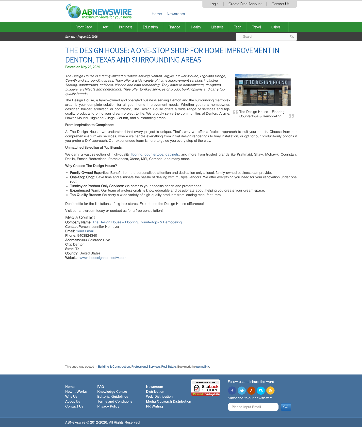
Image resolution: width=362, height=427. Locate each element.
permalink (202, 366)
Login (214, 4)
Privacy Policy (108, 406)
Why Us (71, 396)
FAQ (100, 387)
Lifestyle (217, 26)
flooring (136, 154)
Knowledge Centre (112, 391)
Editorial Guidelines (112, 396)
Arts (106, 26)
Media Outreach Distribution (168, 401)
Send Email (85, 231)
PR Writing (154, 406)
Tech (237, 26)
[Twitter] (241, 391)
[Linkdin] (251, 391)
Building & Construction (114, 366)
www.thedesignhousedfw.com (103, 258)
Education (150, 26)
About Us (72, 401)
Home (157, 14)
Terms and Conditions (114, 401)
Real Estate (168, 366)
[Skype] (261, 391)
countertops (153, 154)
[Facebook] (232, 391)
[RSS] (270, 391)
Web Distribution (159, 396)
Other (275, 26)
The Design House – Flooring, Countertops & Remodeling (137, 222)
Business (125, 26)
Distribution (155, 391)
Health (196, 26)
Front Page (84, 26)
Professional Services (146, 366)
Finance (174, 26)
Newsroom (176, 14)
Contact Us (280, 4)
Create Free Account (245, 4)
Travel (256, 26)
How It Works (76, 391)
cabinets (172, 154)
